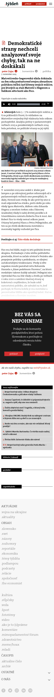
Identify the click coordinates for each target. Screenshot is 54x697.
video (5, 620)
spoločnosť (9, 578)
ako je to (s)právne (14, 625)
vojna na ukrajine (14, 512)
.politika (46, 71)
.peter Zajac (7, 71)
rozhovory (9, 544)
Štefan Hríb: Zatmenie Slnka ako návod (21, 439)
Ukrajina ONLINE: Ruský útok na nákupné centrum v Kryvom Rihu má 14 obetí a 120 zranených (27, 417)
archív (6, 666)
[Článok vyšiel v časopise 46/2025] (4, 43)
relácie (6, 573)
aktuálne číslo (12, 661)
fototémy (8, 615)
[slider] (28, 104)
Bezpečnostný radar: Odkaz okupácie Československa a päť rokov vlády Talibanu (22, 393)
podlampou (10, 563)
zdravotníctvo (11, 640)
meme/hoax (10, 644)
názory (7, 539)
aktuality (8, 517)
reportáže (8, 548)
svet (5, 534)
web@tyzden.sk (41, 367)
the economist (12, 583)
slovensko (9, 529)
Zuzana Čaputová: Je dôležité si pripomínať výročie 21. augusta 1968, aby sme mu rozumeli (26, 401)
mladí (6, 649)
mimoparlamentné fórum (20, 635)
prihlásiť (14, 353)
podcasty (8, 568)
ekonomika (10, 553)
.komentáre (28, 71)
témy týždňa (11, 558)
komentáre (9, 630)
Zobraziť (14, 457)
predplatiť (39, 353)
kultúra (7, 595)
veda (5, 605)
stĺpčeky (8, 600)
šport (5, 610)
